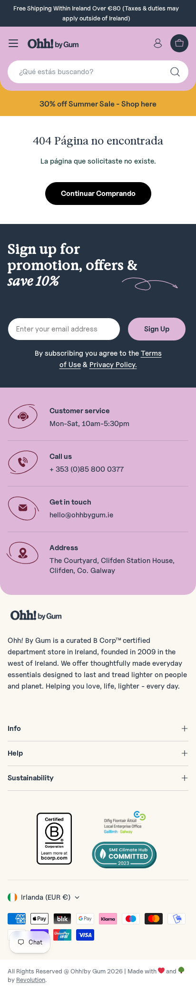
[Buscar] (175, 72)
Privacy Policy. (113, 364)
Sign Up (156, 329)
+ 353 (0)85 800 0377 (86, 469)
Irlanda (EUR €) (45, 897)
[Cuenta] (158, 43)
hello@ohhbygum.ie (81, 515)
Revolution (30, 979)
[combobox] (98, 71)
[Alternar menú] (13, 43)
